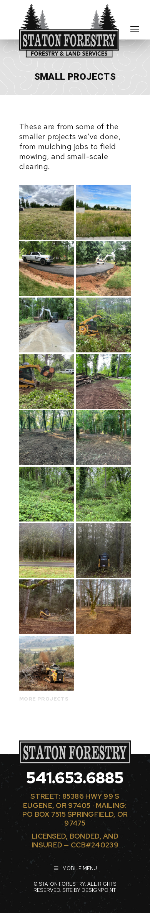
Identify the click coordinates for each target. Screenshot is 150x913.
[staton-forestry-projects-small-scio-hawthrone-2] (103, 550)
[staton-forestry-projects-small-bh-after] (46, 212)
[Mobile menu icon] (134, 29)
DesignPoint (98, 890)
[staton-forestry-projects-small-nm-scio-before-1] (46, 494)
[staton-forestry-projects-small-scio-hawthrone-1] (46, 550)
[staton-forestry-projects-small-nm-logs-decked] (103, 381)
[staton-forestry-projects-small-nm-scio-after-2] (103, 437)
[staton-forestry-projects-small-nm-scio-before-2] (103, 494)
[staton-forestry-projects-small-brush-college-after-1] (46, 268)
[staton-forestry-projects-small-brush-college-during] (46, 325)
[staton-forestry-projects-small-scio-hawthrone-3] (46, 606)
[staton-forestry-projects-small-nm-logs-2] (46, 381)
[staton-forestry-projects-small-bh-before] (103, 212)
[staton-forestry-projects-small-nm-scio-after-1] (46, 437)
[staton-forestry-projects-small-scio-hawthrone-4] (103, 606)
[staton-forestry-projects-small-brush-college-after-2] (103, 268)
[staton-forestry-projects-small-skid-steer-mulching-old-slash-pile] (46, 663)
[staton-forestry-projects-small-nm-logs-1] (103, 325)
